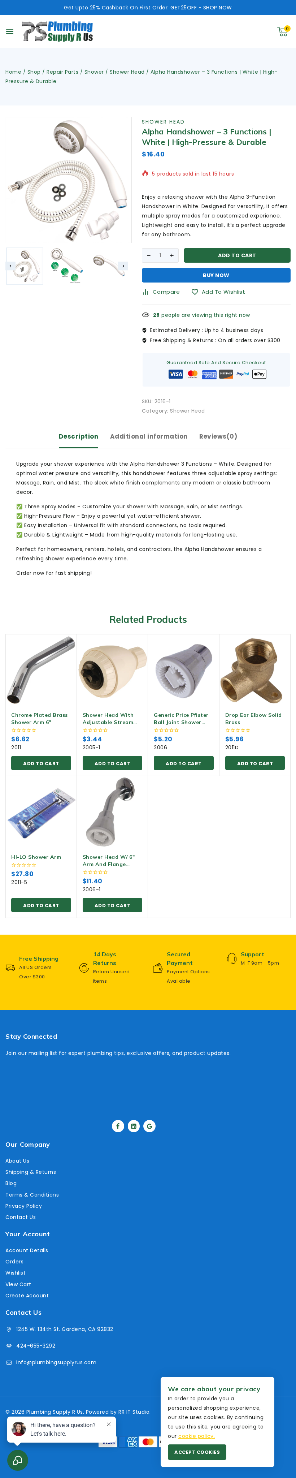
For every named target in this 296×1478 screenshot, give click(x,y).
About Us (17, 1160)
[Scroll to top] (278, 1438)
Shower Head (163, 121)
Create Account (27, 1295)
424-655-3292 (35, 1345)
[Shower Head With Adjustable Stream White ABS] (112, 670)
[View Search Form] (248, 31)
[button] (24, 266)
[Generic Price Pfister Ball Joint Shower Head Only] (183, 670)
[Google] (149, 1126)
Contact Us (20, 1217)
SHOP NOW (217, 7)
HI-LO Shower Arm (36, 857)
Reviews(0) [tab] (218, 436)
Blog (11, 1183)
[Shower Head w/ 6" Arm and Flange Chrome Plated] (112, 812)
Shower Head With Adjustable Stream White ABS (108, 722)
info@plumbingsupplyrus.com (56, 1362)
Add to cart (237, 255)
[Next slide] (123, 266)
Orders (14, 1261)
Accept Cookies (197, 1452)
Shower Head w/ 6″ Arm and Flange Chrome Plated (109, 864)
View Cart (18, 1284)
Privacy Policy (23, 1206)
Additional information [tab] (149, 436)
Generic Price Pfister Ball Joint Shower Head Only (181, 722)
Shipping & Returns (30, 1172)
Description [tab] (79, 436)
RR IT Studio (133, 1411)
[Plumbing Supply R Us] (57, 31)
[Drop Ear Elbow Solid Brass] (255, 670)
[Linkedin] (134, 1126)
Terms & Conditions (32, 1194)
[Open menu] (9, 31)
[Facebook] (118, 1126)
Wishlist (15, 1272)
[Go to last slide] (10, 266)
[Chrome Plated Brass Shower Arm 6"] (41, 670)
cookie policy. (196, 1436)
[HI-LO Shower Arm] (41, 812)
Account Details (26, 1250)
